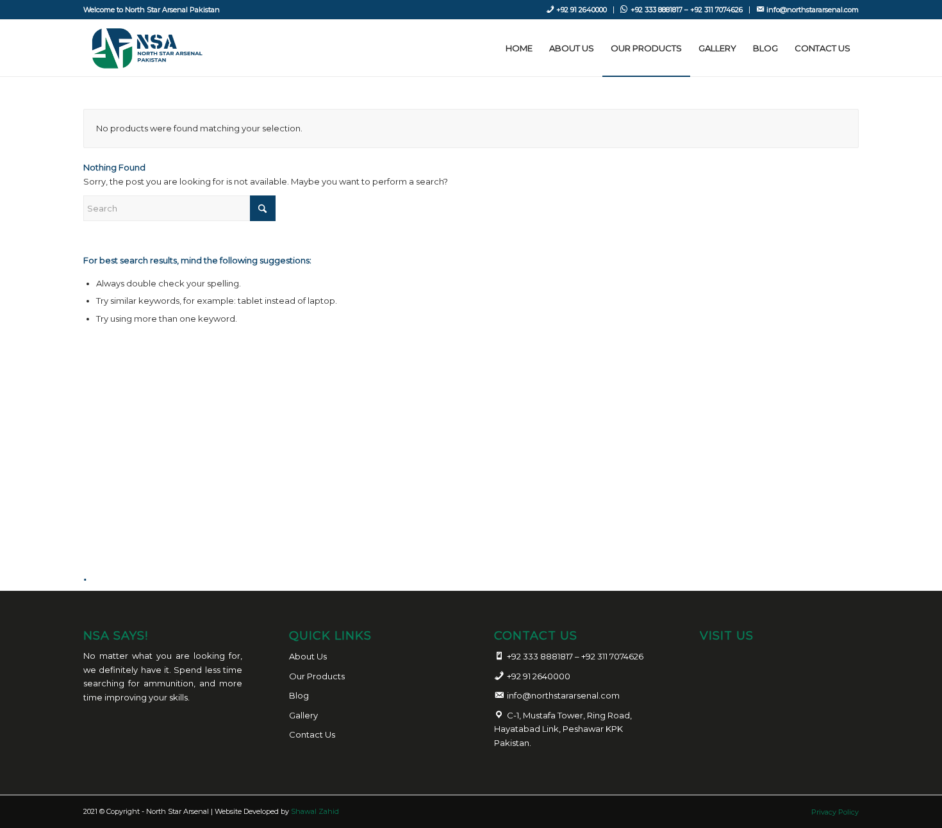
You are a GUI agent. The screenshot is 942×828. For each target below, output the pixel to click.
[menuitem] (577, 9)
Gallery (303, 715)
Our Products (317, 676)
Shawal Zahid (315, 811)
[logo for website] (144, 48)
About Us (308, 656)
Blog (299, 695)
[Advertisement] (476, 494)
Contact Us (312, 734)
